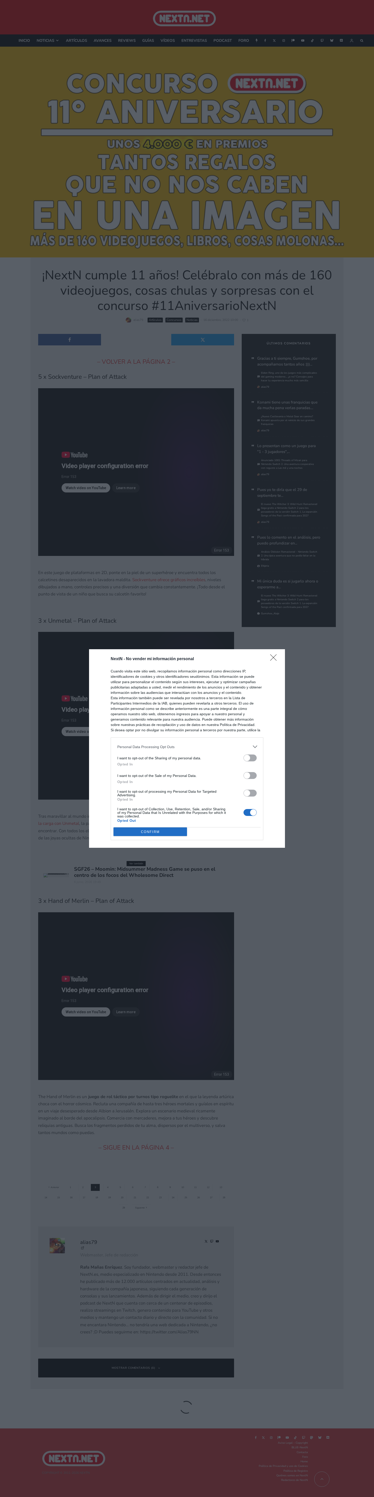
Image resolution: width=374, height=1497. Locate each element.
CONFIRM (150, 832)
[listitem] (187, 746)
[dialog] (187, 748)
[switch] (250, 757)
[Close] (275, 659)
